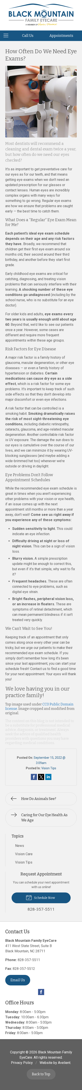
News (19, 846)
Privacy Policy (22, 1063)
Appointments (61, 36)
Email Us (17, 980)
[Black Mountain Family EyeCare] (41, 14)
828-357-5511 (29, 960)
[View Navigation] (7, 35)
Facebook (41, 992)
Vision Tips (48, 768)
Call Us (27, 36)
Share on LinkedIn (48, 777)
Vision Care (24, 854)
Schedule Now (44, 898)
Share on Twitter (41, 777)
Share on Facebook (34, 777)
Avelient (64, 1063)
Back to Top (41, 1074)
